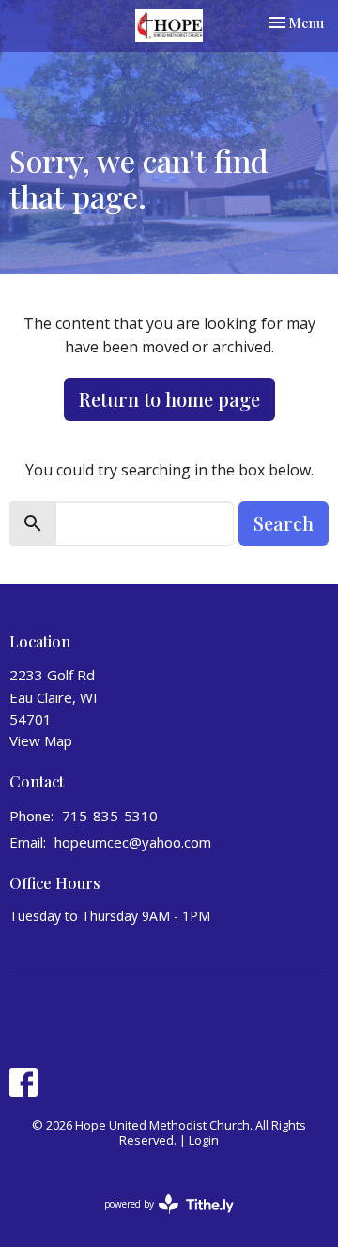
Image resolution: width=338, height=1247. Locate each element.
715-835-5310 (110, 815)
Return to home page (169, 399)
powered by (159, 1219)
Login (204, 1139)
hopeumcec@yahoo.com (132, 842)
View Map (40, 740)
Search (284, 523)
